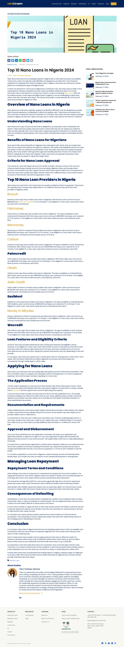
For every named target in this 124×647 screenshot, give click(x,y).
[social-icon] (102, 643)
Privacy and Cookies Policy (71, 619)
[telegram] (27, 60)
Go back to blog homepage (18, 14)
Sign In (114, 4)
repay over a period (25, 202)
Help (26, 619)
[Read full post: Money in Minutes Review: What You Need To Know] (90, 94)
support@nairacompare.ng (96, 620)
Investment (11, 625)
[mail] (24, 60)
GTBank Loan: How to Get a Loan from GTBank (105, 110)
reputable (16, 390)
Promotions (11, 635)
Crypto (94, 3)
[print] (31, 60)
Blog (107, 3)
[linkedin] (16, 60)
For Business (29, 615)
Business (74, 3)
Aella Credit (16, 282)
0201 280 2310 (91, 617)
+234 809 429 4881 (108, 615)
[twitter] (12, 60)
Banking (10, 622)
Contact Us (45, 622)
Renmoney (15, 225)
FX (89, 3)
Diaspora (66, 3)
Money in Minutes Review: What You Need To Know (104, 92)
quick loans (69, 93)
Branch (12, 194)
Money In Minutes (20, 311)
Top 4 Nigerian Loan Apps (104, 73)
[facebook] (8, 60)
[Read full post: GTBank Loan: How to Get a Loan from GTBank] (90, 113)
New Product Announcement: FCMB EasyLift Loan (105, 83)
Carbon (13, 239)
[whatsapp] (20, 60)
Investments (82, 3)
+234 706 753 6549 (93, 615)
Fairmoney (15, 208)
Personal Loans (57, 3)
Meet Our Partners (47, 619)
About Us (44, 615)
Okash (12, 268)
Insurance (101, 3)
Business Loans (12, 64)
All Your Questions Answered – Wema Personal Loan (105, 101)
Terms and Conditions (69, 615)
